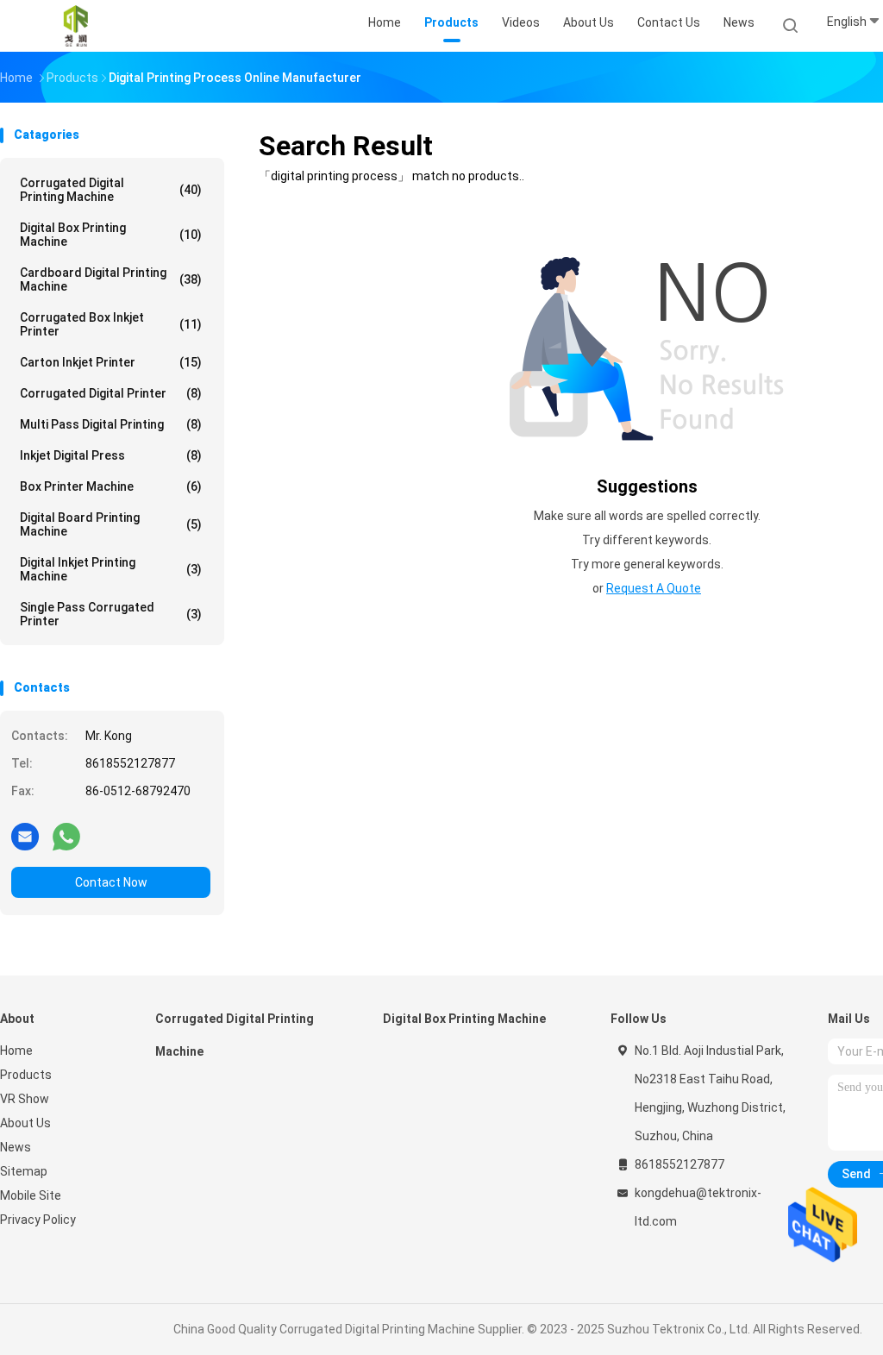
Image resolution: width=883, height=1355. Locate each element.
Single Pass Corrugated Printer (111, 614)
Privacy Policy (38, 1219)
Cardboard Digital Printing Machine (111, 279)
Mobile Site (30, 1195)
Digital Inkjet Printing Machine (111, 569)
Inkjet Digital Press (111, 455)
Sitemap (23, 1171)
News (15, 1147)
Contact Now (111, 882)
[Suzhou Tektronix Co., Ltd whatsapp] (66, 836)
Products (26, 1075)
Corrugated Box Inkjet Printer (111, 324)
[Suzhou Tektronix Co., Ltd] (76, 26)
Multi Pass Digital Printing (111, 424)
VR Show (24, 1099)
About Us (25, 1123)
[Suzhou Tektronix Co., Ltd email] (25, 836)
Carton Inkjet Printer (111, 362)
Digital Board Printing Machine (111, 524)
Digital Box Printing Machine (111, 234)
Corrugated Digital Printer (111, 393)
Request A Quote (653, 588)
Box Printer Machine (111, 486)
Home (16, 1050)
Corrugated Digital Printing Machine (111, 190)
